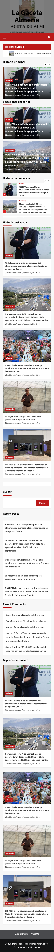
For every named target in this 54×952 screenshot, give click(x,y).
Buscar (7, 492)
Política (9, 81)
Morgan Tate (11, 627)
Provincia (10, 150)
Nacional (9, 457)
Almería (21, 201)
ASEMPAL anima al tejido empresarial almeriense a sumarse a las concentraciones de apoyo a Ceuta (26, 88)
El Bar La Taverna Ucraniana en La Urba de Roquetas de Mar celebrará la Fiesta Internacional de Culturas (27, 637)
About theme (21, 933)
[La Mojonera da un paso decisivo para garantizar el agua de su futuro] (27, 397)
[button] (6, 36)
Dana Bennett (12, 621)
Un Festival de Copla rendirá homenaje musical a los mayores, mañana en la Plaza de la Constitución (33, 208)
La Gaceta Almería (27, 16)
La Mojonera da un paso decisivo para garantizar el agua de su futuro (23, 418)
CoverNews (19, 947)
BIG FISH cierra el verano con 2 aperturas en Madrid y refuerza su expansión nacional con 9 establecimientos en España (26, 467)
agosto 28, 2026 (29, 95)
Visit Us (35, 933)
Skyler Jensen (12, 615)
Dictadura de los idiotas (33, 615)
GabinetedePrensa (14, 95)
